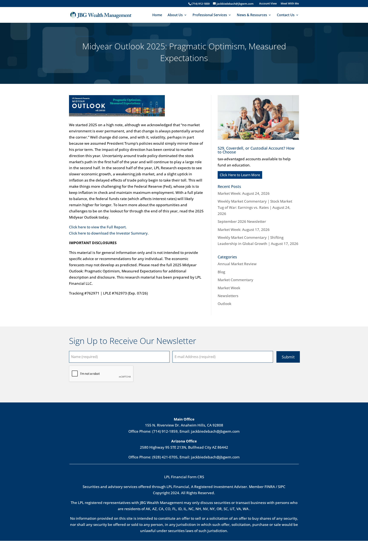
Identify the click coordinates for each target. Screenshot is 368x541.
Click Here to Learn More (240, 175)
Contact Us (286, 15)
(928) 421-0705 (165, 457)
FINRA (269, 486)
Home (157, 15)
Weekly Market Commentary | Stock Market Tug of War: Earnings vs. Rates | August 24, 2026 (255, 207)
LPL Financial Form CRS (184, 476)
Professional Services (210, 15)
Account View (268, 3)
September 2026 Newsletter (242, 221)
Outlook (224, 303)
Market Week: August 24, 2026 (244, 193)
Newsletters (228, 295)
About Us (175, 15)
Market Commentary (235, 279)
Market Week (229, 287)
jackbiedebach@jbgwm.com (215, 431)
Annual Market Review (237, 263)
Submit (288, 356)
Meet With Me (290, 3)
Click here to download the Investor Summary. (109, 233)
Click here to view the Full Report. (98, 227)
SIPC (281, 486)
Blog (221, 271)
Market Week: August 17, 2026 (244, 229)
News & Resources (252, 15)
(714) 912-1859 (200, 4)
